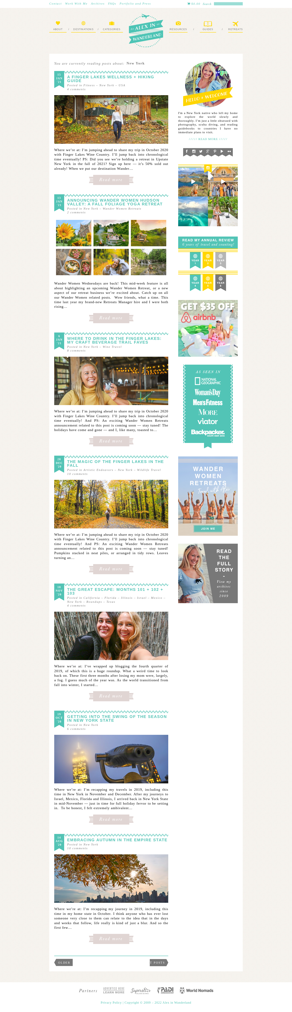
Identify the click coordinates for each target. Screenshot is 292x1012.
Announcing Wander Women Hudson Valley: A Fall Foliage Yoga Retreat (115, 202)
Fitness (89, 85)
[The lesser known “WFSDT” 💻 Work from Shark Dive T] (223, 211)
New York (106, 85)
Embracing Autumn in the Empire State (117, 840)
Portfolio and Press (135, 3)
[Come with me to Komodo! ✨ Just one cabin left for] (193, 181)
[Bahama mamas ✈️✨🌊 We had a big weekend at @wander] (193, 211)
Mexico (156, 597)
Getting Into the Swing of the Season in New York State (117, 718)
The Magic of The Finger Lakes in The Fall (115, 463)
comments (76, 89)
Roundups (94, 601)
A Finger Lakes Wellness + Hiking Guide (110, 79)
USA (122, 85)
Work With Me (76, 3)
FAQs (112, 3)
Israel (142, 597)
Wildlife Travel (149, 470)
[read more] (111, 119)
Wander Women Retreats (122, 208)
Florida (110, 597)
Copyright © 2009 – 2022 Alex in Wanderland (158, 1002)
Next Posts (154, 962)
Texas (110, 601)
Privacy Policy (112, 1002)
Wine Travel (112, 346)
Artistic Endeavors (98, 470)
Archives (98, 3)
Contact (55, 3)
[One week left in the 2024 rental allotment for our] (223, 181)
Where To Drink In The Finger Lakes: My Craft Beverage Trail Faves (114, 340)
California (91, 597)
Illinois (127, 597)
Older (64, 962)
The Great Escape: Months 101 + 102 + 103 (115, 591)
